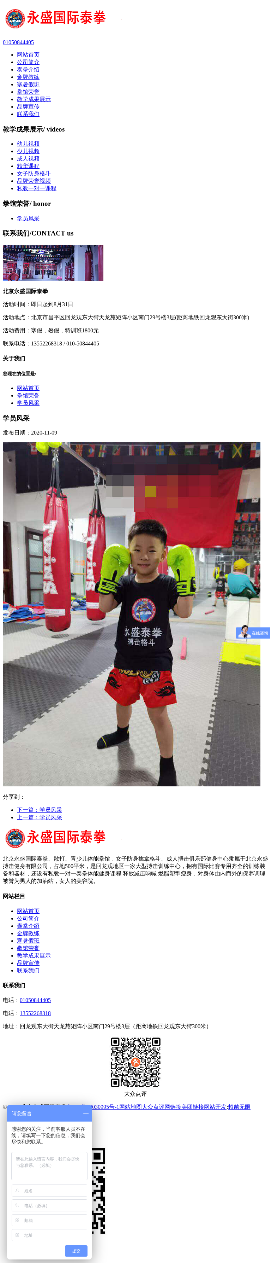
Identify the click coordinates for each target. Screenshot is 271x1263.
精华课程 (28, 166)
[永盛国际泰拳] (135, 19)
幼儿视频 (28, 144)
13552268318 (35, 1013)
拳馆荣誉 (28, 395)
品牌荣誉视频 (34, 181)
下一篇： (39, 810)
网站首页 (28, 388)
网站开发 (215, 1107)
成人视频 (28, 159)
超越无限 (239, 1107)
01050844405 (35, 1000)
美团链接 (192, 1107)
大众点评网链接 (161, 1107)
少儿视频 (28, 151)
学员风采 (28, 218)
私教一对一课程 (36, 188)
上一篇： (39, 817)
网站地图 (130, 1107)
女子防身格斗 (34, 173)
